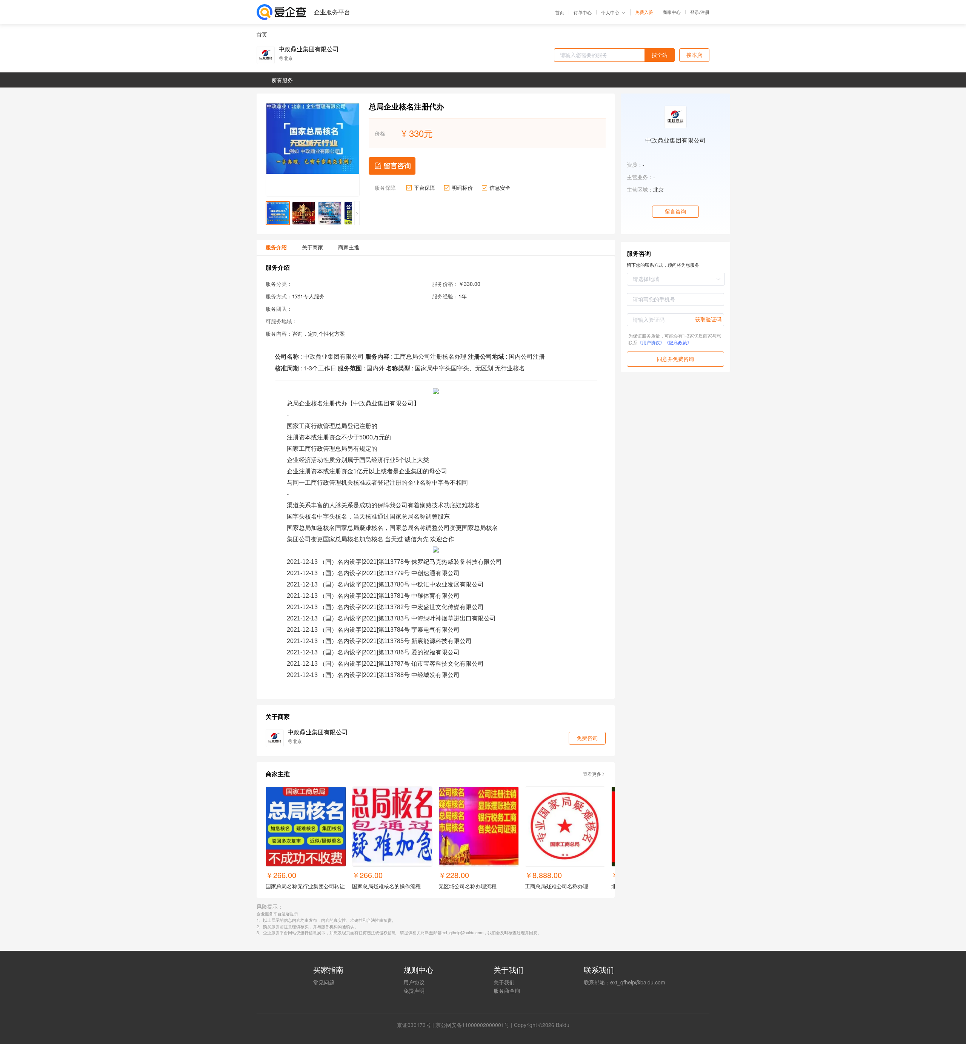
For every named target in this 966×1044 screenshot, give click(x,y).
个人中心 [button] (610, 12)
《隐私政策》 (678, 342)
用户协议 (414, 982)
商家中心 (672, 12)
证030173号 (416, 1025)
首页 (559, 12)
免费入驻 (644, 12)
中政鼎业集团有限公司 (308, 49)
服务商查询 (507, 990)
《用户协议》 (651, 342)
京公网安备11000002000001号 (472, 1025)
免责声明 (414, 990)
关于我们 (504, 982)
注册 (704, 12)
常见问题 (323, 982)
